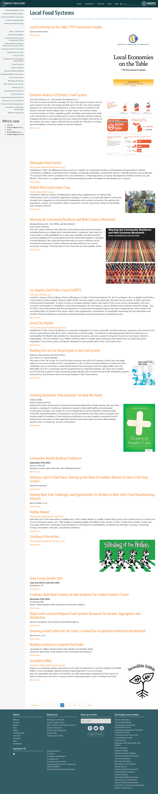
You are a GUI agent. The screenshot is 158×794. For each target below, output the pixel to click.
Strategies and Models (55, 720)
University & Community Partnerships (129, 785)
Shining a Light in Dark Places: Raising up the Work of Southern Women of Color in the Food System (89, 479)
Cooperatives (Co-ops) (123, 738)
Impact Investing (121, 750)
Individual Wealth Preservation (127, 756)
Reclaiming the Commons (125, 772)
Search (15, 725)
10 (74, 705)
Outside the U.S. (121, 766)
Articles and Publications (57, 730)
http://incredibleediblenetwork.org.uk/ (47, 665)
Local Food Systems (122, 758)
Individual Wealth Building (125, 753)
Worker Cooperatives (123, 788)
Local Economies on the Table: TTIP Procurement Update (66, 27)
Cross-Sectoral (120, 740)
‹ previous (35, 705)
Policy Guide (52, 733)
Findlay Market (39, 512)
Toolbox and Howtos (55, 736)
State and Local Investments (126, 780)
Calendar (100, 4)
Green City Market (41, 323)
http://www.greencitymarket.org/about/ (48, 327)
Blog (109, 4)
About (79, 4)
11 (79, 705)
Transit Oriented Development (126, 782)
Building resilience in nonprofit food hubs (57, 644)
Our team (50, 753)
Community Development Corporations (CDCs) (125, 726)
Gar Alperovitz (52, 759)
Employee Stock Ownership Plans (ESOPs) (128, 744)
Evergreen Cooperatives (56, 756)
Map (116, 4)
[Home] (12, 3)
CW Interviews (18, 733)
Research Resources (54, 728)
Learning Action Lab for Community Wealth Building (61, 765)
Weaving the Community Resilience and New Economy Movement (72, 219)
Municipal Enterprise (123, 761)
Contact (16, 722)
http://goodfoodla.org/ (40, 294)
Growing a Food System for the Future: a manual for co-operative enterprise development (88, 631)
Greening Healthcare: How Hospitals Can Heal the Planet (66, 395)
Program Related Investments (126, 769)
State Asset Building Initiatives (127, 777)
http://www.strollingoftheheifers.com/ (47, 541)
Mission (16, 720)
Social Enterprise (121, 774)
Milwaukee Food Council (45, 162)
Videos (15, 730)
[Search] (121, 4)
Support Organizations (56, 722)
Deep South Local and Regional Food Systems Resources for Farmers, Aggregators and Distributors (85, 615)
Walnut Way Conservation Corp (50, 187)
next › (89, 705)
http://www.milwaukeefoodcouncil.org (47, 167)
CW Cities (16, 736)
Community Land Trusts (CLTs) (126, 735)
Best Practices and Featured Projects (61, 725)
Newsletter (89, 4)
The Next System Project (56, 761)
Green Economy (121, 748)
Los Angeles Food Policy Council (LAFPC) (55, 290)
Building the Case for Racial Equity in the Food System (65, 350)
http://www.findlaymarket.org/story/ (47, 516)
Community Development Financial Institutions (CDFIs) (129, 731)
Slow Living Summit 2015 (46, 578)
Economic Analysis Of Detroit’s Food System (58, 95)
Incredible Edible (40, 660)
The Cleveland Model (123, 722)
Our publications (53, 751)
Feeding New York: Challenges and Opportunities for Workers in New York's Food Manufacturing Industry (92, 496)
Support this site (95, 734)
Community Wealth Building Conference (56, 458)
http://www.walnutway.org (42, 192)
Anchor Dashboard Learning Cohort (61, 769)
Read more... (35, 35)
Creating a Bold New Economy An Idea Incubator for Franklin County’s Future (79, 594)
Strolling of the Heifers (44, 536)
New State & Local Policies (125, 764)
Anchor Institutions (122, 720)
